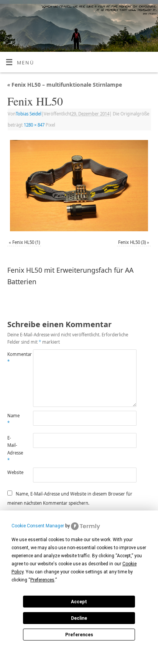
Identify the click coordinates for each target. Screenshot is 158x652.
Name (13, 419)
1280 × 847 (34, 125)
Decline (79, 618)
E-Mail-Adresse (13, 449)
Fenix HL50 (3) (132, 242)
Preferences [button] (42, 580)
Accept (79, 601)
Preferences (79, 634)
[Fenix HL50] (79, 185)
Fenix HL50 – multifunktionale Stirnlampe (64, 84)
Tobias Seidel (28, 114)
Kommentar (13, 357)
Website (13, 472)
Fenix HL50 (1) (26, 242)
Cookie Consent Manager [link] (38, 526)
